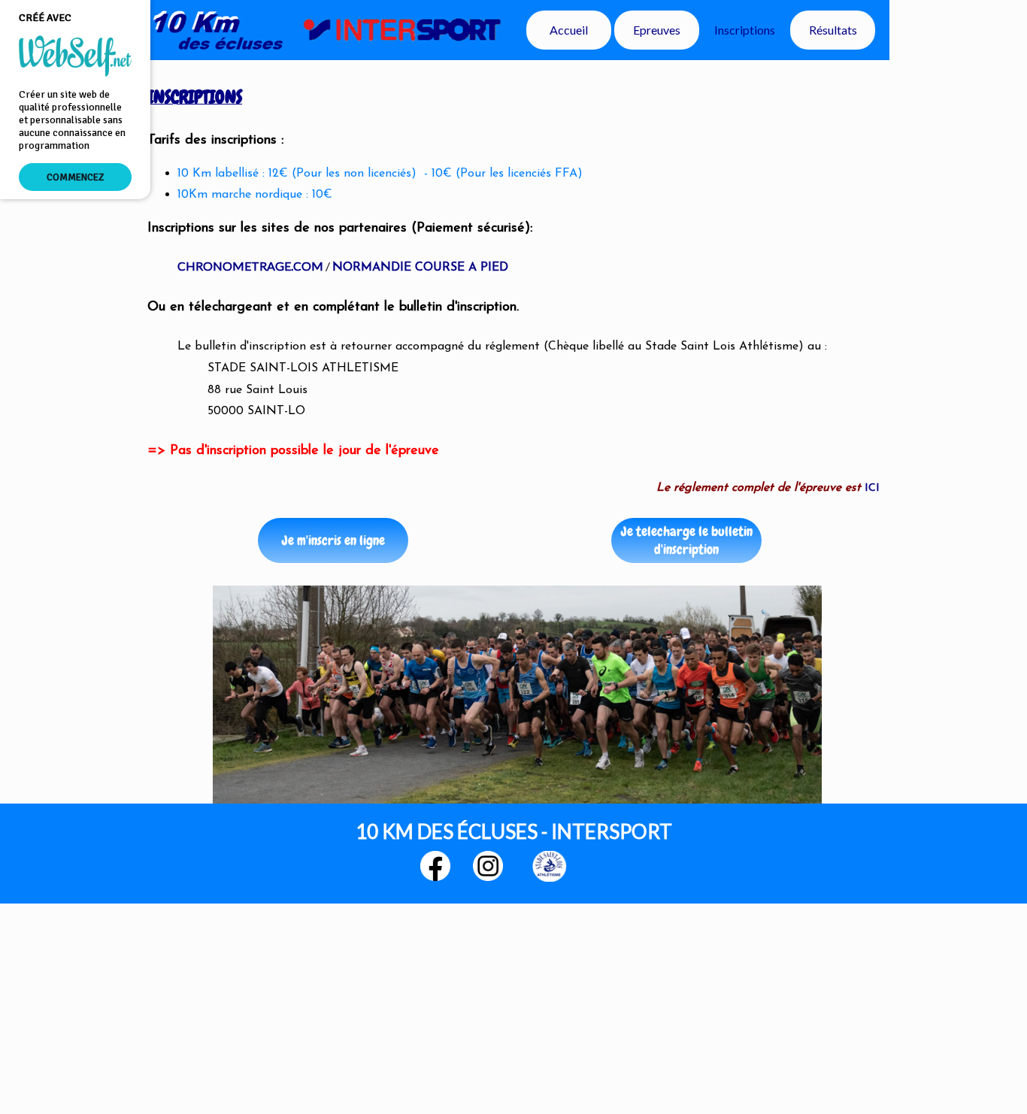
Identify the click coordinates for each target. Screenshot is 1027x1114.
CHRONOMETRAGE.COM (250, 266)
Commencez (75, 177)
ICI (872, 488)
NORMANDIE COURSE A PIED (420, 268)
